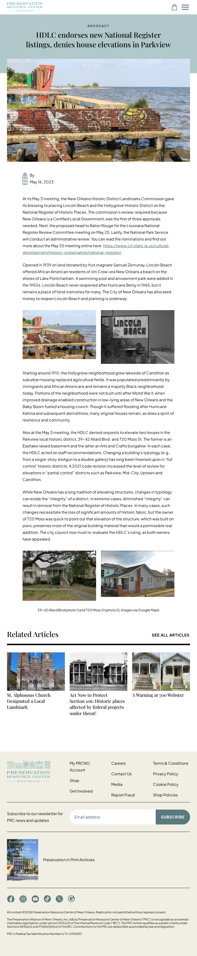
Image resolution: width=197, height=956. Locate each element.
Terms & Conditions (170, 763)
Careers (118, 763)
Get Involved (81, 791)
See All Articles (171, 634)
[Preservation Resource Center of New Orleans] (36, 771)
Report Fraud (123, 794)
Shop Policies (165, 794)
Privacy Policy (165, 773)
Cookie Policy (166, 784)
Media (117, 784)
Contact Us (121, 773)
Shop (74, 780)
